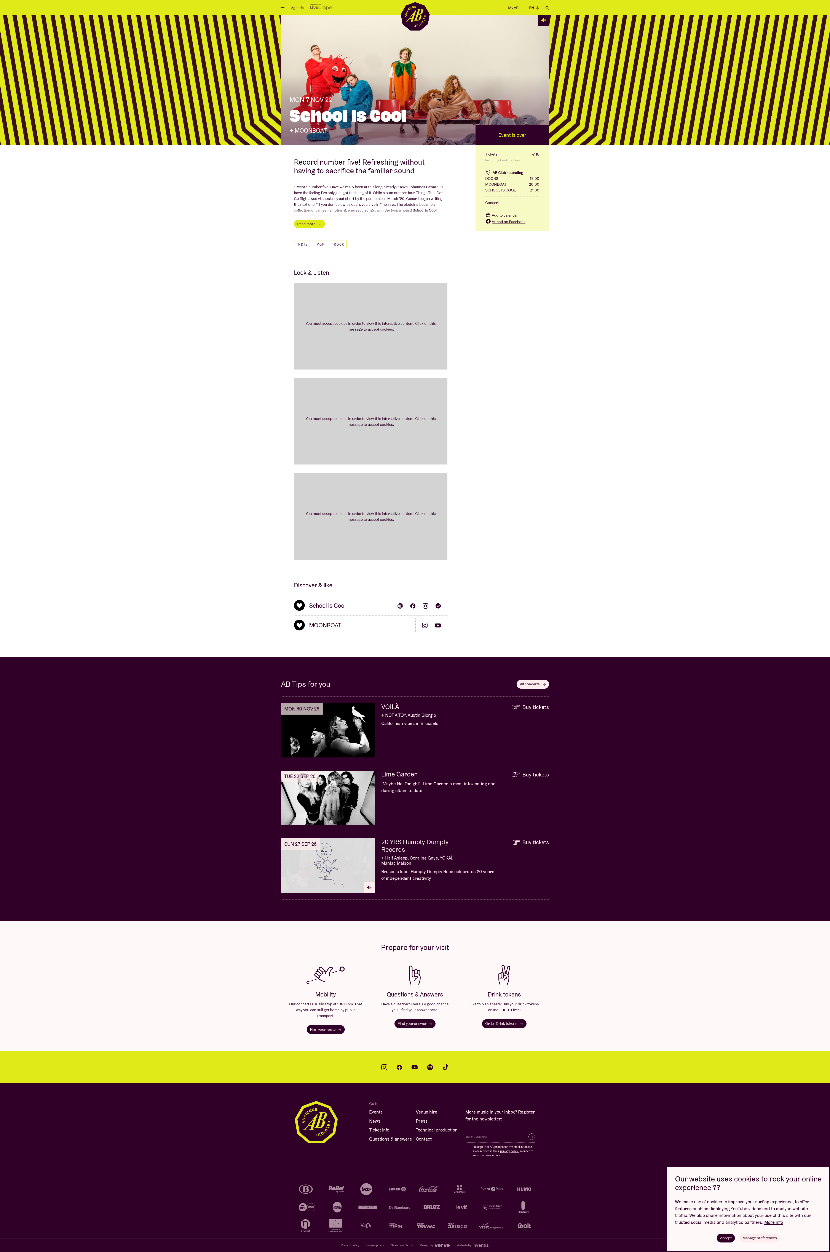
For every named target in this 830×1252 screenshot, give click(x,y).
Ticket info (379, 1130)
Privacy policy (350, 1245)
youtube (415, 1067)
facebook (399, 1067)
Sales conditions (402, 1245)
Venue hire (426, 1112)
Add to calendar (505, 215)
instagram (384, 1067)
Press (422, 1121)
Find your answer (412, 1023)
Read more (306, 223)
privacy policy (509, 1151)
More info (773, 1222)
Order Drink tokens (501, 1023)
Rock (339, 244)
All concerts (530, 683)
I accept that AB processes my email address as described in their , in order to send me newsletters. (503, 1151)
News (374, 1121)
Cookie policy (375, 1245)
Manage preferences (759, 1237)
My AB (513, 7)
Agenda (297, 7)
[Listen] (543, 20)
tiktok (446, 1067)
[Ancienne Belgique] (415, 16)
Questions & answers (390, 1139)
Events (376, 1112)
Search (547, 8)
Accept (726, 1237)
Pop (321, 244)
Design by (427, 1245)
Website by (464, 1245)
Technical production (437, 1130)
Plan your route (323, 1029)
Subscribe (531, 1136)
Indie (302, 244)
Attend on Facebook (508, 221)
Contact (424, 1139)
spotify (430, 1067)
